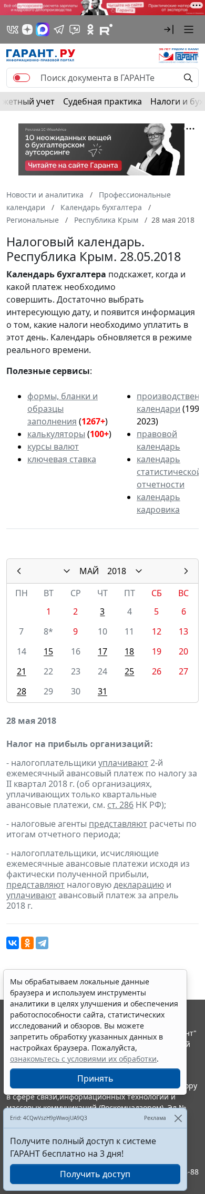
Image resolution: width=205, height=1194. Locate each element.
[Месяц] (67, 571)
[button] (169, 29)
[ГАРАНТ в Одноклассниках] (90, 29)
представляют (118, 823)
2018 (116, 571)
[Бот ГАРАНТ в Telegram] (74, 29)
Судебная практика (102, 101)
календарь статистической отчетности (169, 471)
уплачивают (123, 763)
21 (21, 671)
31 (102, 691)
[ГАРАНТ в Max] (42, 29)
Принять (95, 1078)
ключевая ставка (61, 459)
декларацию (139, 884)
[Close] (177, 1118)
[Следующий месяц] (186, 571)
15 (48, 651)
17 (102, 651)
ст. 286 (120, 805)
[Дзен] (27, 29)
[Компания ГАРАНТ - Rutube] (106, 29)
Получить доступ (95, 1174)
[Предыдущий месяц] (19, 571)
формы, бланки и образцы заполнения (62, 408)
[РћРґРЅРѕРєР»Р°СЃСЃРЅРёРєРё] (27, 943)
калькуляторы (56, 434)
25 (129, 671)
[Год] (139, 571)
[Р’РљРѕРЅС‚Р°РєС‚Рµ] (12, 943)
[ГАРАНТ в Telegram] (59, 29)
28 (21, 691)
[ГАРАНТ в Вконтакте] (12, 29)
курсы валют (53, 446)
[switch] (21, 78)
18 (129, 651)
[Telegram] (42, 943)
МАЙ (89, 571)
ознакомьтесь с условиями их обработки (83, 1059)
